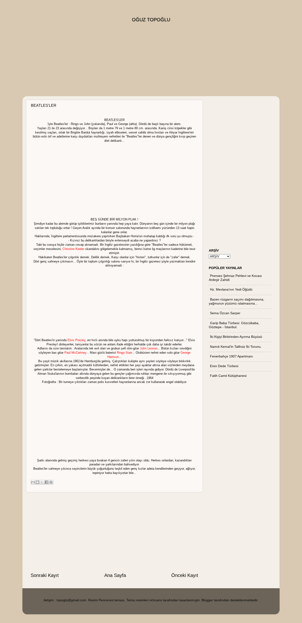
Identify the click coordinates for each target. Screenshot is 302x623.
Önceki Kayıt (184, 575)
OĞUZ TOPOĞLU (151, 19)
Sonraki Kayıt (45, 575)
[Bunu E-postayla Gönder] (33, 482)
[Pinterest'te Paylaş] (51, 482)
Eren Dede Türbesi (224, 366)
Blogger (207, 600)
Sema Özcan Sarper (225, 313)
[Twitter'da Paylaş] (42, 482)
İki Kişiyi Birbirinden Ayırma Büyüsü (236, 337)
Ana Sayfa (115, 575)
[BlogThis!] (37, 482)
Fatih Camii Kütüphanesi (228, 376)
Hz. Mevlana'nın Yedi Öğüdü (231, 289)
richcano (155, 600)
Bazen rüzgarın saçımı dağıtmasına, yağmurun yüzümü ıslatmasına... (236, 301)
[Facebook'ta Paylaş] (46, 482)
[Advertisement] (151, 63)
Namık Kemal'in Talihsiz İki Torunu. (236, 346)
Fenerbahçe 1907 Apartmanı (231, 356)
